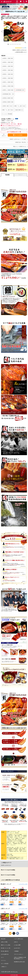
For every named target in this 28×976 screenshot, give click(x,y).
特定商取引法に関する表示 (19, 961)
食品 (18, 4)
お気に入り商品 (4, 941)
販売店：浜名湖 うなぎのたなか (20, 50)
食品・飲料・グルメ (11, 4)
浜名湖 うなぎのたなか (6, 865)
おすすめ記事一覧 (4, 954)
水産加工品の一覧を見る (20, 142)
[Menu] (1, 1)
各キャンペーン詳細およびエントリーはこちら (11, 125)
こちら (16, 971)
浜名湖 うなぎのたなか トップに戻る (18, 139)
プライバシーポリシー (18, 954)
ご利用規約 (16, 951)
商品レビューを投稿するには (19, 146)
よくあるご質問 (17, 945)
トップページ (3, 4)
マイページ (3, 960)
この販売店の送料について (21, 52)
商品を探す (3, 938)
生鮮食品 (22, 4)
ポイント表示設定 (4, 963)
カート (2, 957)
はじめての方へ (17, 948)
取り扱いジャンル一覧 (5, 948)
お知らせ (16, 941)
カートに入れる (17, 135)
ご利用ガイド (4, 966)
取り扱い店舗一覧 (4, 951)
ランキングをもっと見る (23, 884)
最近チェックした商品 (5, 945)
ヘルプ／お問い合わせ (18, 938)
